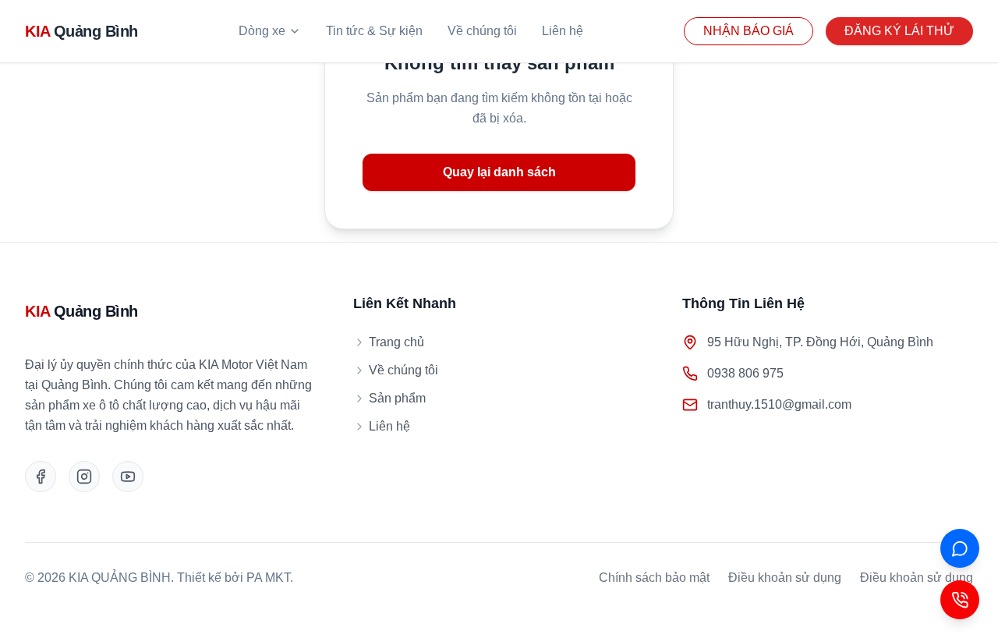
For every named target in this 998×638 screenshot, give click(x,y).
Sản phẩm (397, 398)
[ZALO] (959, 548)
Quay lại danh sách (499, 172)
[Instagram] (84, 476)
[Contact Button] (959, 599)
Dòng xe (262, 30)
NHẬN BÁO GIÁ (748, 30)
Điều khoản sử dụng (784, 577)
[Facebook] (40, 476)
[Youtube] (127, 476)
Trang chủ (396, 342)
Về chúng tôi (482, 30)
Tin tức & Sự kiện (374, 30)
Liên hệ (562, 30)
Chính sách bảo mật (654, 577)
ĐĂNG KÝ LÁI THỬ (899, 30)
